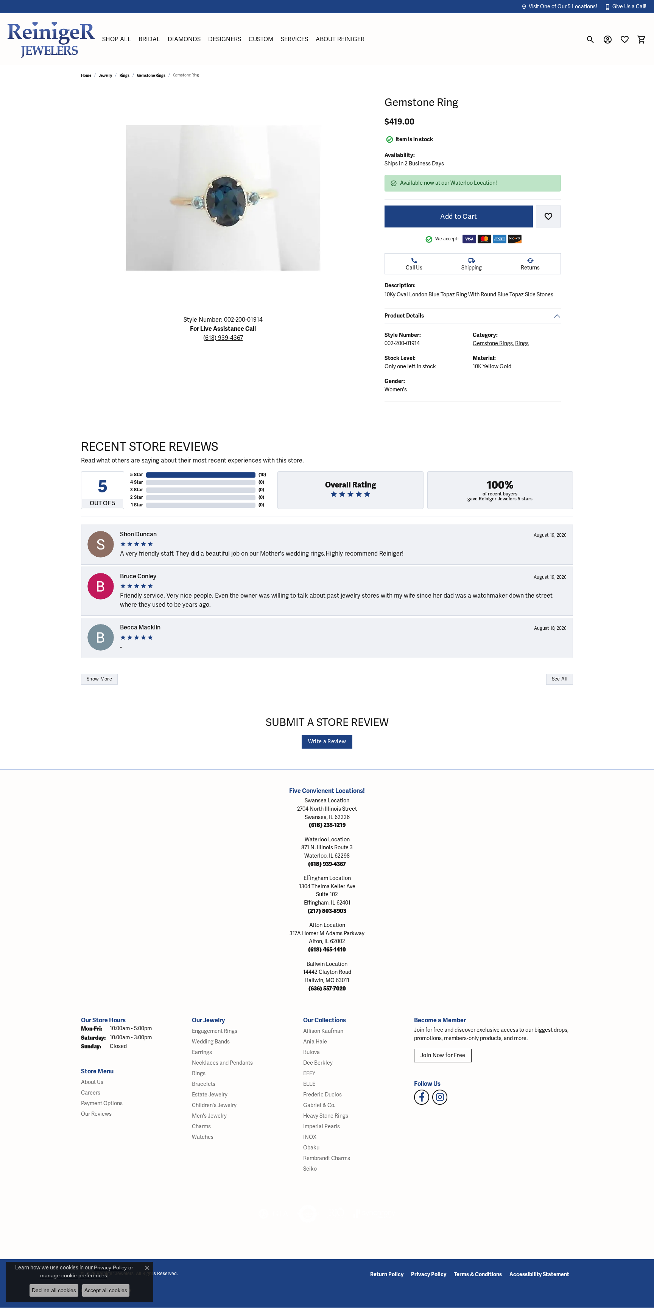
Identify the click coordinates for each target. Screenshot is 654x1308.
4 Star (136, 482)
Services (294, 39)
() (262, 475)
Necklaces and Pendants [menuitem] (222, 1063)
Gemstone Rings (151, 75)
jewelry (105, 75)
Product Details (404, 315)
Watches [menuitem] (202, 1137)
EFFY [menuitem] (309, 1073)
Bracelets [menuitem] (203, 1084)
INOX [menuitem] (309, 1137)
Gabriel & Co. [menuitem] (319, 1105)
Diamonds (184, 39)
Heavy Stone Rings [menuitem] (325, 1116)
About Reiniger (340, 39)
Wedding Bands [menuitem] (211, 1042)
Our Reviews (96, 1114)
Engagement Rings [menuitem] (214, 1031)
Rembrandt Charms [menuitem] (326, 1158)
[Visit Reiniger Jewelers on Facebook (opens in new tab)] (421, 1097)
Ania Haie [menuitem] (315, 1042)
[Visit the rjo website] (336, 1213)
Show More (99, 679)
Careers (90, 1093)
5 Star (136, 475)
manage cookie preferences (73, 1275)
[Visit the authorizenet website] (308, 1213)
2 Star (136, 497)
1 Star (137, 505)
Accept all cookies (105, 1290)
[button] (559, 6)
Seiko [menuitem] (310, 1169)
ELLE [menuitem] (309, 1084)
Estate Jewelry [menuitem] (209, 1095)
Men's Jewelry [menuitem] (209, 1116)
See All (559, 679)
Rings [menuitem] (199, 1073)
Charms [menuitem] (201, 1126)
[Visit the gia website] (273, 1213)
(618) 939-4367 (223, 338)
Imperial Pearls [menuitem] (321, 1126)
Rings (124, 75)
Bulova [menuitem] (311, 1052)
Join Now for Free (442, 1055)
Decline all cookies (54, 1290)
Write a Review (327, 741)
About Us (92, 1082)
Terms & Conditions (478, 1274)
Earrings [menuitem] (202, 1052)
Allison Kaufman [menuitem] (323, 1031)
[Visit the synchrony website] (374, 1213)
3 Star (136, 490)
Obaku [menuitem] (311, 1147)
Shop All (116, 39)
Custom (261, 39)
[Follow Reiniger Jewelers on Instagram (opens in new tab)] (439, 1097)
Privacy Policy (428, 1274)
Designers (224, 39)
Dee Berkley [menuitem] (318, 1063)
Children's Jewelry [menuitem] (214, 1105)
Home (86, 75)
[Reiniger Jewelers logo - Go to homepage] (51, 39)
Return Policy (386, 1274)
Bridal (149, 39)
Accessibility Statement (539, 1274)
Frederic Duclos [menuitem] (322, 1095)
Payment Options (102, 1103)
